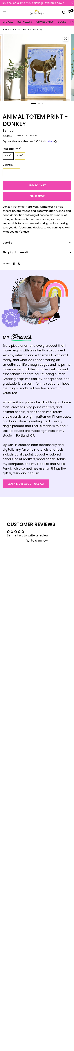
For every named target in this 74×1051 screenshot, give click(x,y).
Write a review (37, 541)
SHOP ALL (8, 21)
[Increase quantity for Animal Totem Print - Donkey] (17, 172)
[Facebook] (14, 264)
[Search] (64, 12)
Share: (6, 263)
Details (7, 242)
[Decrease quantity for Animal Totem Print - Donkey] (5, 172)
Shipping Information (17, 252)
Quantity (8, 164)
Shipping (7, 135)
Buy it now (37, 196)
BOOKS (62, 21)
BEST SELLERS (24, 21)
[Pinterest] (19, 264)
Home (6, 29)
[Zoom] (65, 38)
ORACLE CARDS (45, 21)
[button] (26, 483)
